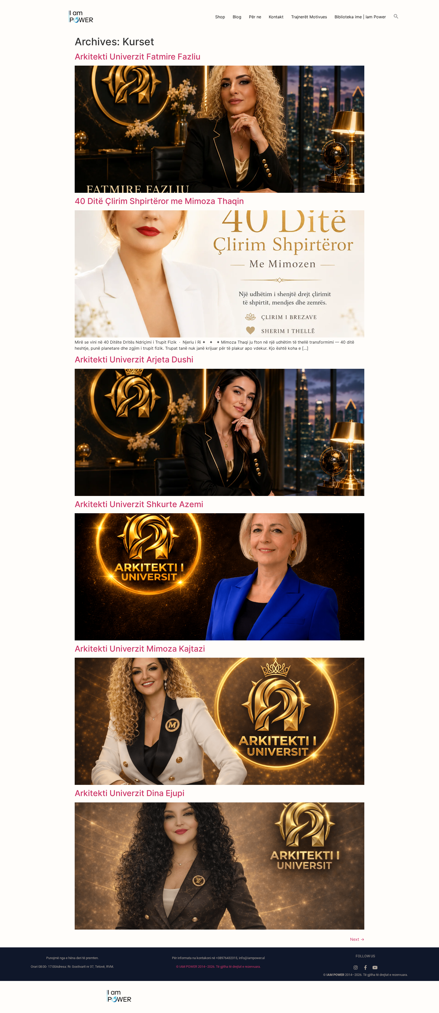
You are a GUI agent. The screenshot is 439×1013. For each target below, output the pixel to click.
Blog (237, 16)
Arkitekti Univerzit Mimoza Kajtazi (140, 649)
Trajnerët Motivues (309, 16)
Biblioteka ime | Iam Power (360, 16)
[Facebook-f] (365, 967)
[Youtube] (375, 967)
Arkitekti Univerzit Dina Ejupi (129, 793)
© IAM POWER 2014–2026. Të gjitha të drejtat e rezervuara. (218, 966)
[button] (396, 17)
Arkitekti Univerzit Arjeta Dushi (134, 359)
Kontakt (276, 16)
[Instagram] (355, 967)
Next (357, 939)
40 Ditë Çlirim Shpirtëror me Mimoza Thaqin (159, 201)
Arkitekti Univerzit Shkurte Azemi (139, 504)
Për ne (255, 16)
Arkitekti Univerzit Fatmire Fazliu (137, 57)
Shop (220, 16)
